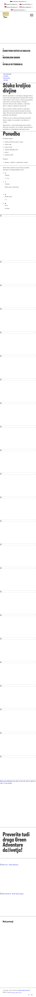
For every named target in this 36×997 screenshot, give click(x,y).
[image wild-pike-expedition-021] (18, 602)
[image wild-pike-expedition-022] (18, 578)
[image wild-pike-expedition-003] (18, 767)
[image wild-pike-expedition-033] (18, 414)
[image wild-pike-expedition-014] (18, 696)
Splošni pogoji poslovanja (24, 990)
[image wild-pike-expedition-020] (18, 626)
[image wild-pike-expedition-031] (18, 461)
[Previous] (4, 31)
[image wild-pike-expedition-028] (18, 531)
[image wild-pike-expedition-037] (18, 319)
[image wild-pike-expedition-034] (18, 390)
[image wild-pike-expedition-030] (18, 484)
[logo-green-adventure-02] (15, 15)
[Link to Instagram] (31, 994)
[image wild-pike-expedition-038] (18, 296)
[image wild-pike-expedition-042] (18, 238)
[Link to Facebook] (29, 994)
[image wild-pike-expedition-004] (18, 743)
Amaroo (15, 992)
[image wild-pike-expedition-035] (18, 366)
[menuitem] (30, 15)
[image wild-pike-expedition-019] (18, 649)
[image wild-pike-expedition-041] (18, 272)
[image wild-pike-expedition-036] (18, 343)
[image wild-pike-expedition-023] (18, 555)
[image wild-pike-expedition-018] (18, 673)
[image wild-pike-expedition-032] (18, 437)
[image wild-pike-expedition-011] (18, 720)
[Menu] (30, 15)
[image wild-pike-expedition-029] (18, 508)
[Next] (32, 31)
